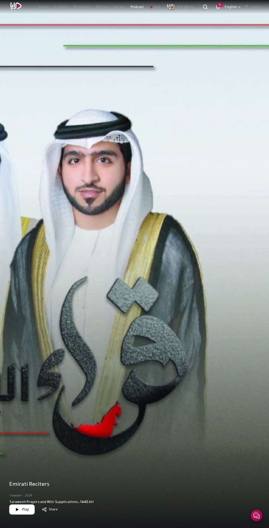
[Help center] (256, 515)
